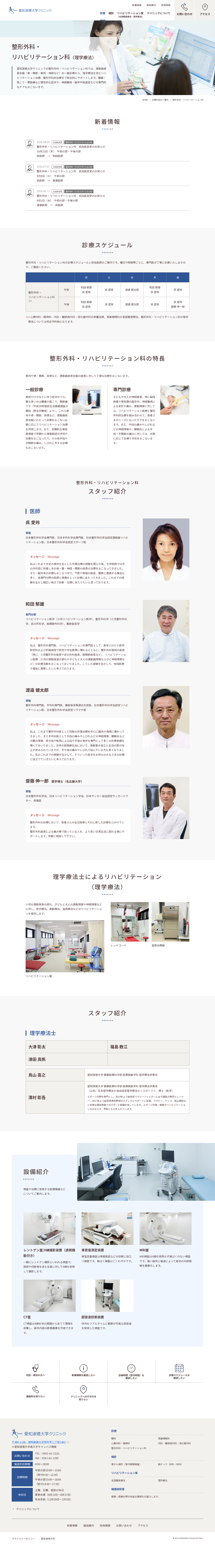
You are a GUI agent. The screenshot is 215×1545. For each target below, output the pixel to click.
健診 (111, 13)
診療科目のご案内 (160, 99)
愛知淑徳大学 (48, 1538)
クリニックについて (158, 13)
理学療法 (162, 1480)
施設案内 (151, 5)
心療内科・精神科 (120, 1443)
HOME (145, 99)
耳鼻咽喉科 (164, 1438)
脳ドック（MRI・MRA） (170, 1464)
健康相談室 (117, 1489)
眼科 (113, 1438)
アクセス (143, 1525)
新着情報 (136, 5)
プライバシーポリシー (23, 1538)
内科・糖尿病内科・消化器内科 (174, 1443)
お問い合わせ (124, 1525)
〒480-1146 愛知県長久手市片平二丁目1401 (39, 1442)
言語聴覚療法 (118, 1480)
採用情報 (165, 5)
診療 (102, 13)
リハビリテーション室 (130, 15)
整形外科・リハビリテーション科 (128, 1448)
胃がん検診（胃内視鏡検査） (126, 1464)
